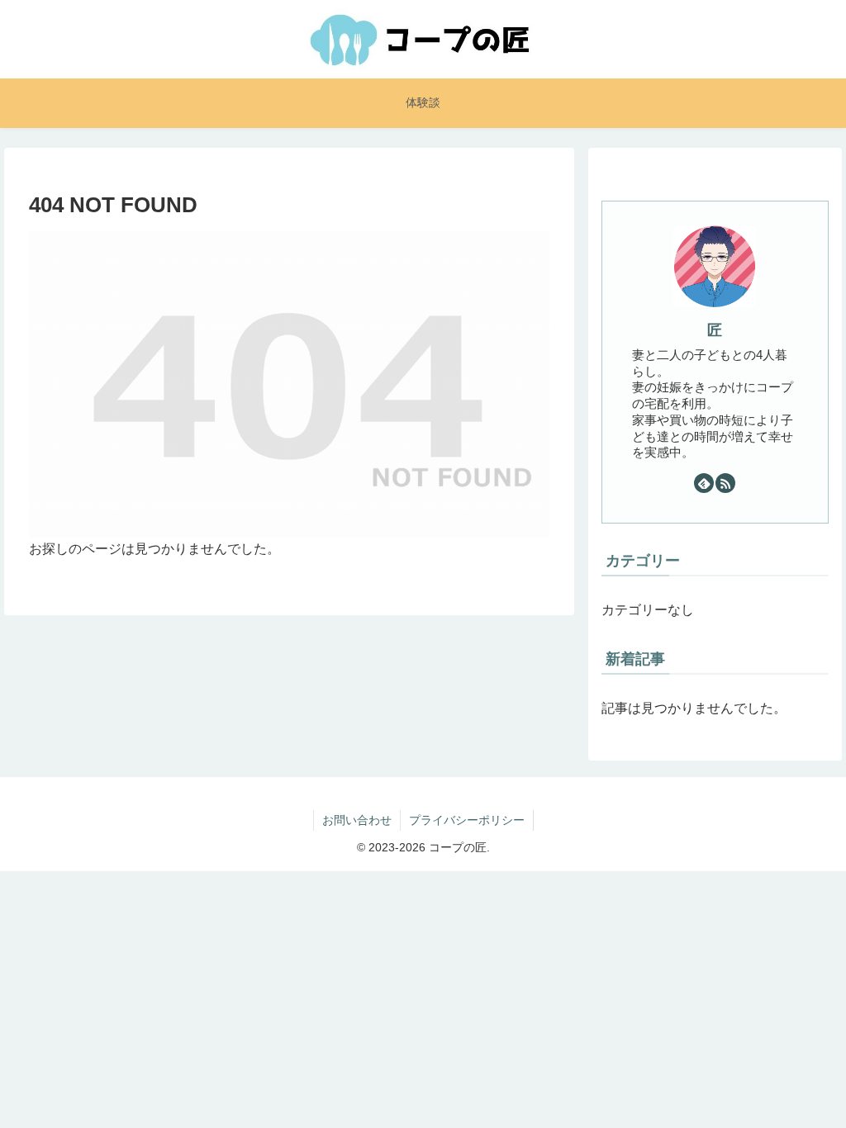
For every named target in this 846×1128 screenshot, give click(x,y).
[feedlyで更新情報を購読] (704, 483)
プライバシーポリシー (467, 820)
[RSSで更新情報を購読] (725, 483)
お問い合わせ (357, 820)
